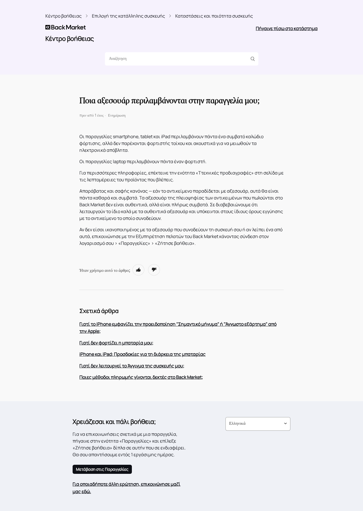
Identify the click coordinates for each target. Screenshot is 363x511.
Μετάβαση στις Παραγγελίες (102, 469)
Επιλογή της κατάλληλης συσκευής (128, 16)
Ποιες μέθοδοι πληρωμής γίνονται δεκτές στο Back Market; (141, 377)
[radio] (138, 270)
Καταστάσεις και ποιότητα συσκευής (214, 16)
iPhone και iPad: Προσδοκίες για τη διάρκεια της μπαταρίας (142, 354)
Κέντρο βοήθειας (63, 16)
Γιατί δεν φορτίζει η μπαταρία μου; (116, 343)
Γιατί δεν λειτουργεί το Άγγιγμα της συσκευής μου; (131, 366)
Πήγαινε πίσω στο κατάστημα (287, 28)
